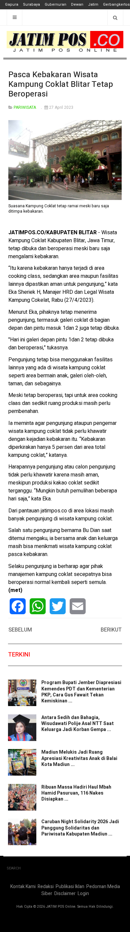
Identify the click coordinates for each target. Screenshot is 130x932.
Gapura (11, 4)
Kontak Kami (23, 886)
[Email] (77, 606)
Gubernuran (55, 4)
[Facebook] (17, 606)
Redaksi (46, 886)
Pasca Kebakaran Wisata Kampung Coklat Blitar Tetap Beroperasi (60, 84)
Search (14, 868)
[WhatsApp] (37, 606)
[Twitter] (57, 606)
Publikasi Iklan (70, 886)
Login (83, 893)
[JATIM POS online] (65, 41)
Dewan (77, 4)
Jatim (93, 4)
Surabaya (31, 4)
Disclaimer (65, 893)
